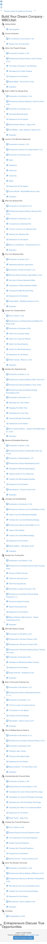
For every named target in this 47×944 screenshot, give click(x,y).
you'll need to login (32, 935)
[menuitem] (1, 5)
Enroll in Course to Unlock (23, 938)
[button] (1, 2)
